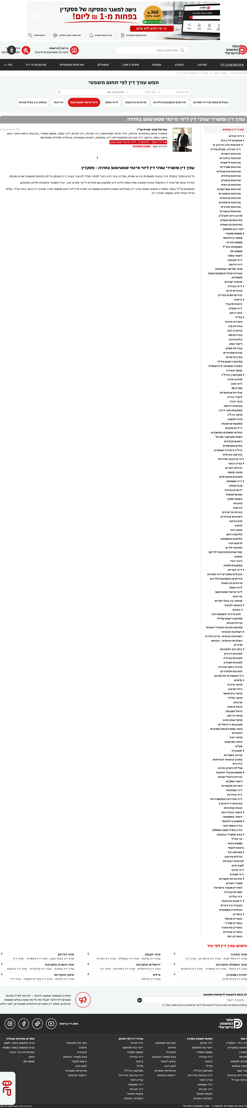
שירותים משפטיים (72, 64)
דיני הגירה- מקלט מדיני (225, 149)
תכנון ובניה (234, 379)
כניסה (65, 48)
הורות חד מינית (232, 512)
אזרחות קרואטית (231, 225)
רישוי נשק (235, 344)
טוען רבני (236, 530)
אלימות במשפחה (231, 539)
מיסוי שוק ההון (232, 720)
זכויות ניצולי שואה (230, 777)
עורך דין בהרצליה (41, 969)
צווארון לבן (234, 331)
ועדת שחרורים (232, 353)
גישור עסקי (235, 256)
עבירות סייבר (233, 357)
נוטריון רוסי (234, 936)
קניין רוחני (235, 464)
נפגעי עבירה (234, 370)
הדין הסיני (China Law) (227, 830)
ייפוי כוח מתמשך (233, 229)
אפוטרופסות (234, 495)
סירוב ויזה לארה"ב (230, 216)
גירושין (237, 508)
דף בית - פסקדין (236, 1043)
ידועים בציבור (233, 490)
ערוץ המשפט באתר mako (19, 1048)
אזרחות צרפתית (230, 198)
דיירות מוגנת (233, 428)
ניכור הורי (236, 561)
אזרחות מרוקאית (231, 220)
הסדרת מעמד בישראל (228, 888)
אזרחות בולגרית (230, 158)
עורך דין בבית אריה (235, 979)
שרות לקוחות (238, 1061)
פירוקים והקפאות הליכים (169, 102)
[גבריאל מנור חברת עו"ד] (182, 140)
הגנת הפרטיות (233, 808)
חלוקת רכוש (234, 534)
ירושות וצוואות (232, 901)
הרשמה (54, 48)
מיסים (238, 680)
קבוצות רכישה (233, 406)
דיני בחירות (234, 795)
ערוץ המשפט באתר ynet (19, 1043)
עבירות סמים (234, 348)
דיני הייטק (235, 265)
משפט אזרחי (234, 242)
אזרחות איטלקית (230, 203)
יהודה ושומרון (236, 975)
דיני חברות (235, 570)
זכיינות (58, 102)
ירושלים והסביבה (148, 964)
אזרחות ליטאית (231, 163)
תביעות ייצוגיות (233, 861)
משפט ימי (236, 251)
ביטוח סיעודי (233, 304)
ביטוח (238, 300)
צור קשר (242, 1071)
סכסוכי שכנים (233, 282)
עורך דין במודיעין (124, 969)
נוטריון (237, 914)
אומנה (238, 557)
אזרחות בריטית (231, 185)
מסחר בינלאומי (232, 238)
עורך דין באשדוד (215, 969)
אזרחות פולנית (231, 176)
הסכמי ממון (234, 499)
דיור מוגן (236, 384)
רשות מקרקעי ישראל (228, 437)
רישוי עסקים (234, 781)
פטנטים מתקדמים (230, 477)
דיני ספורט (237, 874)
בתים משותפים (232, 446)
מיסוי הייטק (234, 716)
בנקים (236, 610)
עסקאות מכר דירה (230, 410)
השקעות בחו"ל (232, 247)
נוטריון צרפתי (233, 919)
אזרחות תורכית (231, 207)
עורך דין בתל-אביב (235, 959)
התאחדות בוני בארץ (22, 1052)
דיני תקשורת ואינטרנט (229, 676)
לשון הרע (238, 866)
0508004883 (141, 146)
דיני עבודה (235, 286)
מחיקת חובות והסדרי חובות (224, 627)
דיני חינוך (237, 870)
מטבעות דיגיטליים (230, 725)
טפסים (156, 64)
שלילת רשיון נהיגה (230, 768)
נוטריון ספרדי (233, 923)
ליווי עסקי (111, 102)
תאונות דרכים (233, 654)
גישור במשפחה (232, 817)
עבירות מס (235, 335)
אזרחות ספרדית (230, 167)
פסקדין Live (130, 64)
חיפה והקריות (64, 975)
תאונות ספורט (233, 663)
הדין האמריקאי (232, 826)
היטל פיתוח (234, 707)
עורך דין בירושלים (149, 969)
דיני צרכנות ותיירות (231, 459)
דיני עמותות (234, 790)
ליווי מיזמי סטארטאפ (84, 102)
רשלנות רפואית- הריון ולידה (223, 636)
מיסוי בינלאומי (232, 694)
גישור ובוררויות (232, 812)
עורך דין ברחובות (191, 969)
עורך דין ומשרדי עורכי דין (192, 73)
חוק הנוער (235, 521)
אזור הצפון (153, 954)
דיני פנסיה (235, 308)
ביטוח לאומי (236, 848)
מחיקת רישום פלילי (229, 362)
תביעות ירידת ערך (230, 804)
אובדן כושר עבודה (230, 667)
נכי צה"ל (236, 839)
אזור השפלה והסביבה (231, 964)
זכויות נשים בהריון (230, 295)
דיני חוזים (235, 136)
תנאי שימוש (239, 1066)
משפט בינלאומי (232, 821)
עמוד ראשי (221, 73)
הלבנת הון (235, 339)
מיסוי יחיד (235, 737)
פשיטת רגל (235, 852)
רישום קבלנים (233, 441)
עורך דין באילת (151, 979)
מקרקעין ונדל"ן (232, 375)
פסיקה (202, 64)
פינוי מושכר (234, 419)
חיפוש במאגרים (237, 1048)
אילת (157, 975)
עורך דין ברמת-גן (210, 959)
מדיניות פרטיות (237, 1075)
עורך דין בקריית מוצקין (38, 979)
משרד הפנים (234, 883)
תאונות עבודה (232, 658)
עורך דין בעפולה (128, 959)
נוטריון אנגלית (232, 932)
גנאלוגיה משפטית (230, 910)
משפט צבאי (235, 843)
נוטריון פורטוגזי (231, 928)
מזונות (237, 503)
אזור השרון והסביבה (59, 964)
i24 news (29, 1061)
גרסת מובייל (239, 1080)
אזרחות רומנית (231, 154)
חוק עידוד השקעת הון (226, 614)
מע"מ (238, 746)
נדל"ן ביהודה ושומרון (228, 450)
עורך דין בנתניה (64, 969)
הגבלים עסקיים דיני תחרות (210, 102)
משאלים (103, 64)
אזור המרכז (239, 954)
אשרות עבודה (233, 892)
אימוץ (238, 526)
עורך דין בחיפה (151, 959)
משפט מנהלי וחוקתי (229, 773)
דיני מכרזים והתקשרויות (226, 799)
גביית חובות (234, 623)
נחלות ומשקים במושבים (226, 433)
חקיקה (243, 1057)
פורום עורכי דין (36, 64)
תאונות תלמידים (231, 671)
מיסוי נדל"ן (235, 415)
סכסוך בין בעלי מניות (33, 102)
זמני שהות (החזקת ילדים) (225, 552)
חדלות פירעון (233, 857)
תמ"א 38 (237, 388)
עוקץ (32, 1057)
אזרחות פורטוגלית (229, 172)
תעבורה (237, 751)
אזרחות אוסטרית (230, 194)
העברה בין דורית (231, 905)
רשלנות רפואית (232, 632)
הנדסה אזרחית (232, 455)
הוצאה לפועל (233, 605)
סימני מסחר (234, 472)
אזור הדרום (66, 954)
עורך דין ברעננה (17, 969)
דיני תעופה (235, 260)
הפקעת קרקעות (232, 424)
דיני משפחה (234, 481)
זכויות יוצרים (233, 468)
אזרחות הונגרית (230, 211)
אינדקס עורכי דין (232, 64)
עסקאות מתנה (232, 565)
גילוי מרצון (235, 689)
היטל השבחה (233, 711)
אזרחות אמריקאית (229, 189)
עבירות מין (235, 326)
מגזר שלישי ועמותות (228, 269)
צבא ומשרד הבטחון (229, 835)
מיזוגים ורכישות (135, 102)
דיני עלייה (235, 897)
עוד (7, 64)
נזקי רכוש (236, 313)
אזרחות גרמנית (231, 180)
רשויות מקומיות (231, 786)
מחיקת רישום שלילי (229, 619)
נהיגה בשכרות (233, 755)
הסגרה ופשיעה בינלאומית (225, 366)
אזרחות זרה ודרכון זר (226, 145)
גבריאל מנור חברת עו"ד (152, 130)
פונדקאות (235, 486)
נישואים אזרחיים (231, 517)
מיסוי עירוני (234, 685)
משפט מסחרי (233, 234)
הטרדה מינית (233, 322)
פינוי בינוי (235, 402)
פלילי (238, 317)
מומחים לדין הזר (231, 140)
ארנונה (237, 702)
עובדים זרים (234, 291)
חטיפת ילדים (234, 548)
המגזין (179, 64)
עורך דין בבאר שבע (62, 959)
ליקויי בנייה (234, 397)
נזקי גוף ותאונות (231, 649)
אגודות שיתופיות (231, 393)
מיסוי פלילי (235, 698)
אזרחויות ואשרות (230, 879)
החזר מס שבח (233, 742)
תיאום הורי (235, 543)
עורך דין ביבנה (238, 969)
